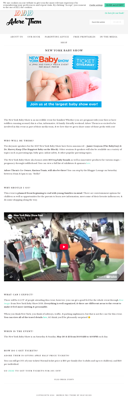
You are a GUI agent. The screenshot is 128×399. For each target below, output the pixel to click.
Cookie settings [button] (96, 5)
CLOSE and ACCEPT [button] (114, 5)
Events (70, 379)
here (88, 163)
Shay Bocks (86, 395)
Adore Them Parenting (24, 16)
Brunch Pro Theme (66, 395)
